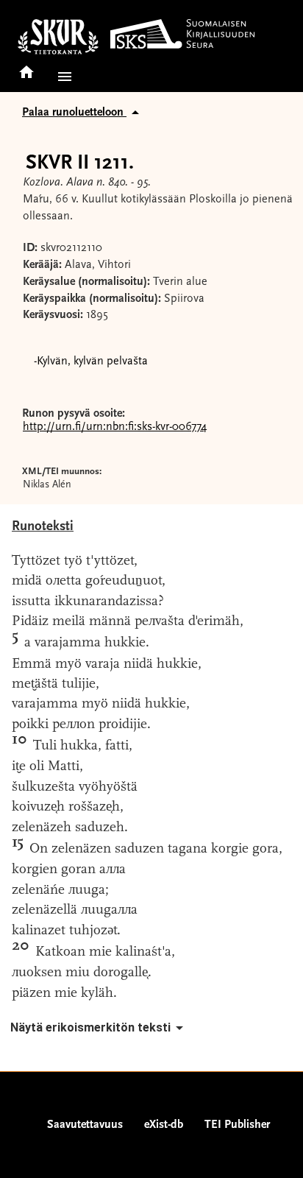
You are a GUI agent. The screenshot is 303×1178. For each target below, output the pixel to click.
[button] (61, 76)
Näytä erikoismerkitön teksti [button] (90, 1027)
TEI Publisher (237, 1125)
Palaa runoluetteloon (74, 113)
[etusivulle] (26, 67)
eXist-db (163, 1125)
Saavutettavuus (85, 1125)
